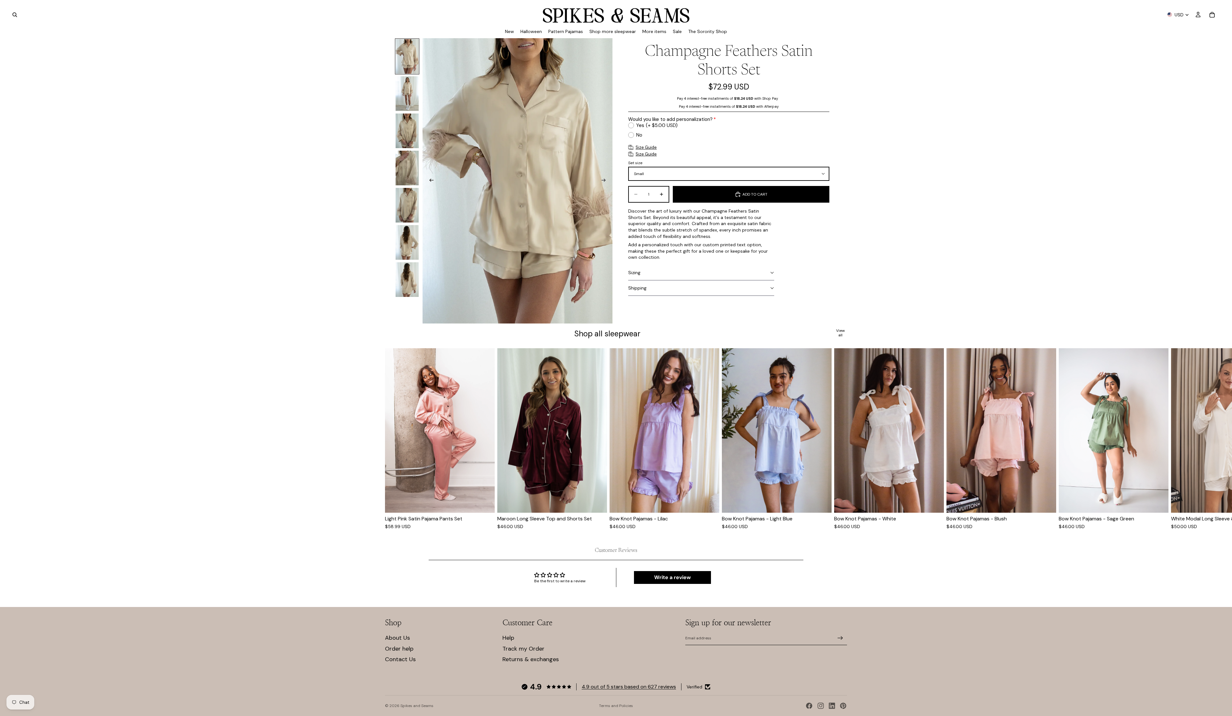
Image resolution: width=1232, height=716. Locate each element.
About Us (397, 638)
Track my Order (523, 649)
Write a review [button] (672, 577)
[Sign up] (840, 638)
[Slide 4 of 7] (407, 168)
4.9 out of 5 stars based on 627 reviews (629, 686)
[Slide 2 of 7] (407, 93)
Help (508, 638)
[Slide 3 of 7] (407, 131)
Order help (399, 649)
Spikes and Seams (416, 705)
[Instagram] (821, 706)
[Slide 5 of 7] (407, 205)
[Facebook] (809, 706)
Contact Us (400, 659)
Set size (635, 162)
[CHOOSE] (485, 503)
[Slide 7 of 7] (407, 279)
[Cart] (1212, 15)
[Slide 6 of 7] (407, 242)
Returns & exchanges (530, 659)
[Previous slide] (430, 181)
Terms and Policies (616, 705)
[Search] (15, 15)
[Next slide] (605, 181)
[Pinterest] (843, 706)
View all (840, 333)
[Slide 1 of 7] (407, 56)
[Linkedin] (832, 706)
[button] (701, 273)
